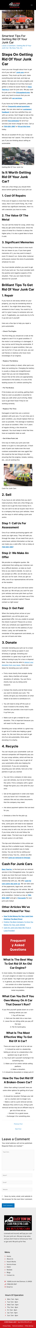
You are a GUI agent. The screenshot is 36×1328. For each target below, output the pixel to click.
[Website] (17, 1190)
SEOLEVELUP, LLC (26, 1322)
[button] (31, 4)
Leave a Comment (8, 46)
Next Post (18, 1129)
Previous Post (18, 1124)
